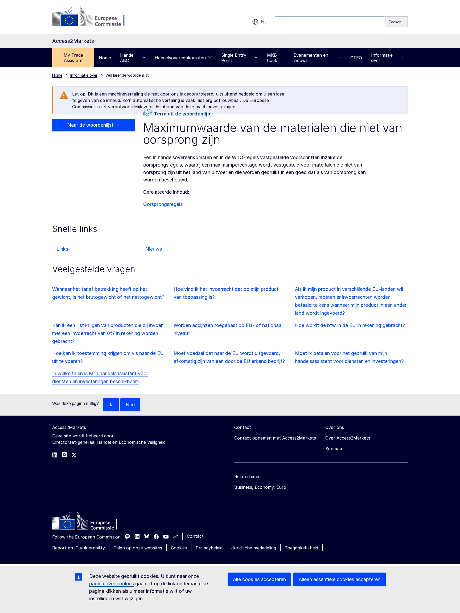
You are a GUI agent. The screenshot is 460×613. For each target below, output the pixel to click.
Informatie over (382, 57)
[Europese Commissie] (95, 17)
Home (105, 57)
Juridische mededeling (253, 547)
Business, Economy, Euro (260, 487)
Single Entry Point (233, 57)
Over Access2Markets (347, 438)
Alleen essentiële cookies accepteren (339, 579)
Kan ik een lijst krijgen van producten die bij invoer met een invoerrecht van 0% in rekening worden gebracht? (107, 333)
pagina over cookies (111, 583)
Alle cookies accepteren (259, 579)
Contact (195, 536)
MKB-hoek (273, 57)
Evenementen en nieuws (311, 57)
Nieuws (153, 249)
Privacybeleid (209, 547)
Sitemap (333, 448)
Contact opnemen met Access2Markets (275, 438)
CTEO (356, 57)
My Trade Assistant (73, 57)
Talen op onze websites (138, 547)
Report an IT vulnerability (78, 547)
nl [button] (264, 21)
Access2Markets (69, 427)
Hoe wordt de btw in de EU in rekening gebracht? (350, 325)
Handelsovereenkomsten (180, 57)
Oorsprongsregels (163, 204)
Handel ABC (127, 57)
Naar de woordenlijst (90, 125)
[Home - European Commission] (90, 522)
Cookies (179, 547)
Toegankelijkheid (301, 547)
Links (62, 249)
